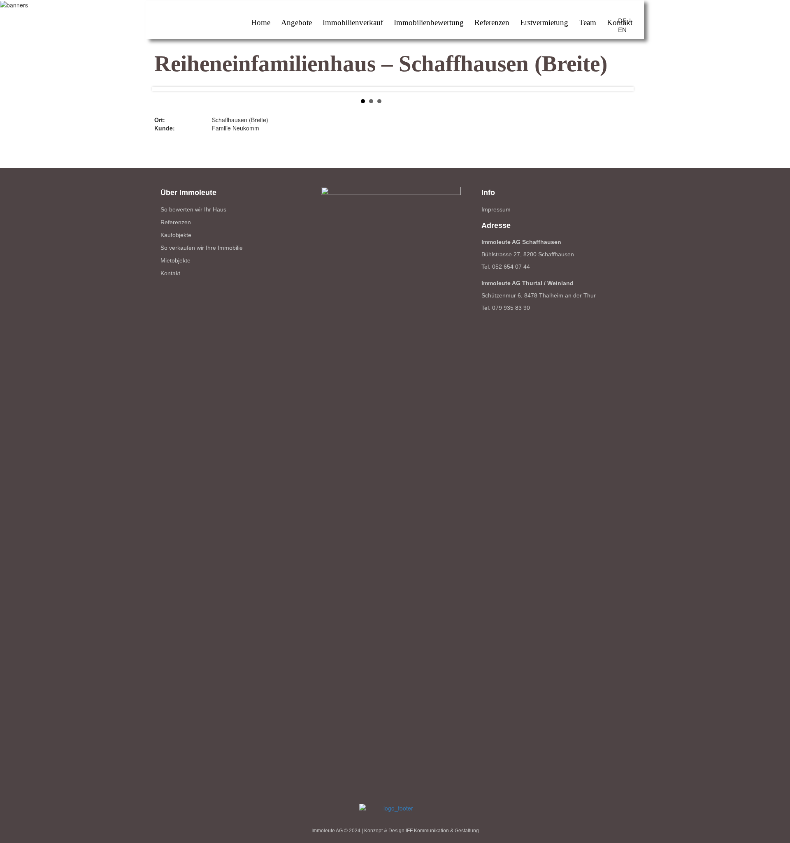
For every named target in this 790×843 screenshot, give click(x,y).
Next (642, 99)
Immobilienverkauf (353, 22)
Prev (144, 99)
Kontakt (619, 22)
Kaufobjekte (175, 235)
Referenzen (491, 22)
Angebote (296, 22)
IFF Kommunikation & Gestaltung (442, 831)
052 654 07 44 (511, 266)
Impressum (496, 209)
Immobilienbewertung (429, 22)
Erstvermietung (544, 22)
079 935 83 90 (511, 307)
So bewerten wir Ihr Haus (193, 209)
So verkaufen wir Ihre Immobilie (201, 247)
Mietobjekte (175, 260)
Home (260, 22)
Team (587, 22)
